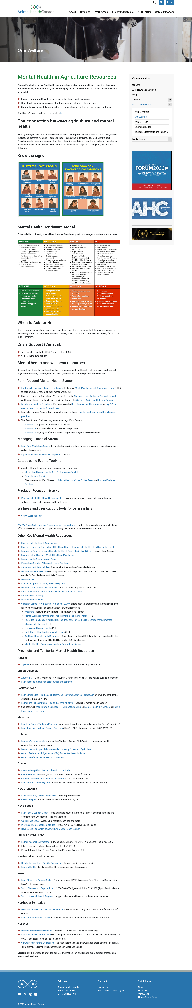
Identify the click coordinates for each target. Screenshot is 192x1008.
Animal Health (141, 122)
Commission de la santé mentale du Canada (42, 778)
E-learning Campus (123, 11)
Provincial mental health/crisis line (38, 825)
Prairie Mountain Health (32, 599)
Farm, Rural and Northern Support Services (42, 728)
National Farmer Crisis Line (34, 571)
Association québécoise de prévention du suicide (45, 770)
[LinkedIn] (35, 994)
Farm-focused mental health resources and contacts (46, 681)
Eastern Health (28, 867)
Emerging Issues (143, 127)
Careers (136, 85)
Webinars (30, 611)
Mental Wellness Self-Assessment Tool (94, 388)
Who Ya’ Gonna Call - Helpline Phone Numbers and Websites (47, 525)
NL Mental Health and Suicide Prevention (41, 863)
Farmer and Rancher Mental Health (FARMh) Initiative (47, 703)
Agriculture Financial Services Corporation (41, 454)
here (62, 113)
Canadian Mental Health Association (39, 543)
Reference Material (141, 104)
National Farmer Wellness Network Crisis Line (96, 396)
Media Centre (138, 139)
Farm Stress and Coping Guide (36, 880)
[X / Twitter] (25, 994)
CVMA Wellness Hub (31, 515)
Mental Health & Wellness (97, 707)
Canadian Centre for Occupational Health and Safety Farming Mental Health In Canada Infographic (68, 547)
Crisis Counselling (72, 707)
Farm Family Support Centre (35, 812)
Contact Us (103, 987)
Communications (164, 11)
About (72, 11)
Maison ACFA (27, 579)
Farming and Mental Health (38, 628)
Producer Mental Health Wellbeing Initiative (42, 498)
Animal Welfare (142, 111)
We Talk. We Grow (30, 821)
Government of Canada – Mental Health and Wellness (47, 555)
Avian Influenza (65, 480)
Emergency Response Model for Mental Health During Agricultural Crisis (56, 551)
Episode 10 (30, 424)
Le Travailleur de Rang (32, 595)
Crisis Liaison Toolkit (35, 476)
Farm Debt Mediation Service (35, 446)
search (154, 2)
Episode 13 (30, 428)
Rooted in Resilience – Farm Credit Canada (42, 388)
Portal (170, 2)
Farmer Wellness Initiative (34, 741)
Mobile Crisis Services (47, 707)
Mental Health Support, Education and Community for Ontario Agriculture (56, 749)
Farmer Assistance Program (35, 842)
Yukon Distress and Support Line (37, 888)
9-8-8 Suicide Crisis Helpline (35, 567)
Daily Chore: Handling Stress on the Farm (45, 632)
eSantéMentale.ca (30, 774)
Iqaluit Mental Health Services (36, 934)
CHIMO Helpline (29, 799)
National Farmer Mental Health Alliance (40, 587)
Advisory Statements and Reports (151, 132)
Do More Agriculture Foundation (36, 404)
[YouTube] (19, 994)
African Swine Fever (83, 480)
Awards (136, 99)
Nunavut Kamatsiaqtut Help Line (37, 930)
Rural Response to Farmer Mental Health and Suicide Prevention (52, 591)
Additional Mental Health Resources (42, 636)
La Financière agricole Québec (36, 782)
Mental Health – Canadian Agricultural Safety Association (53, 644)
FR (161, 2)
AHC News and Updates (144, 89)
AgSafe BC (26, 677)
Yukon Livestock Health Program (37, 896)
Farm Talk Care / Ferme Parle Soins (38, 795)
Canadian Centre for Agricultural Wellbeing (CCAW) (45, 603)
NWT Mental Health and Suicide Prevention (42, 909)
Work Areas (101, 11)
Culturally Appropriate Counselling (37, 942)
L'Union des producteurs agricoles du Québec (43, 583)
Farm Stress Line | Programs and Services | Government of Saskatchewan (57, 695)
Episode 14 (30, 432)
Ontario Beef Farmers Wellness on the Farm (42, 757)
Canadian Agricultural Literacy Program (95, 400)
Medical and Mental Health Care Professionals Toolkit (51, 472)
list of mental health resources (87, 404)
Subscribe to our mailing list (111, 990)
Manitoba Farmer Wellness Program (39, 724)
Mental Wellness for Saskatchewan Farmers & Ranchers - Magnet (57, 616)
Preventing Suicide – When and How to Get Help (45, 563)
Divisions (85, 11)
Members (142, 990)
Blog (134, 94)
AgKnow (25, 664)
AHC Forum (144, 11)
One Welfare (141, 116)
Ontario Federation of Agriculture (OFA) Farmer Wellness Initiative (53, 753)
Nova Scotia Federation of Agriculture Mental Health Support (50, 829)
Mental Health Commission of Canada (39, 559)
